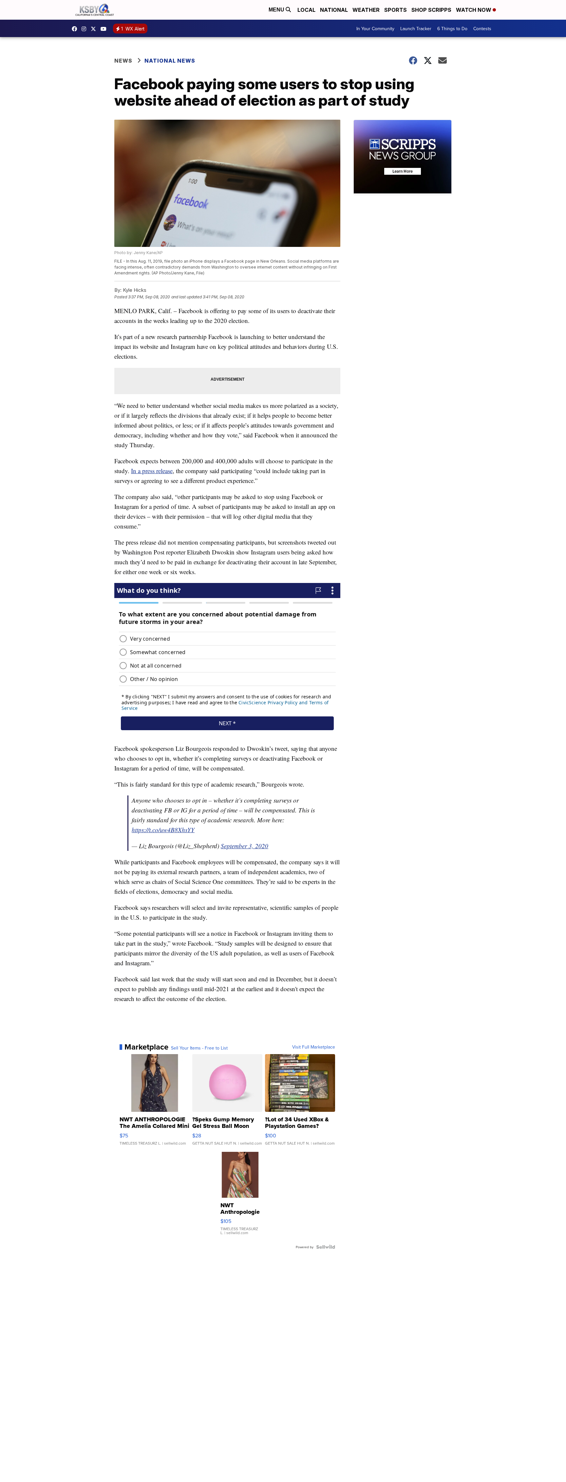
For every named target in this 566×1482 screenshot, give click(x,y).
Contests (482, 28)
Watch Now (474, 10)
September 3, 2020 (244, 846)
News (123, 60)
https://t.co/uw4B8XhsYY (163, 830)
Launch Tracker (415, 28)
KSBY (95, 28)
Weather (366, 10)
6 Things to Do (452, 28)
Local (306, 10)
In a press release (152, 471)
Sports (395, 10)
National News (169, 60)
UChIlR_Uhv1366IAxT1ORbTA (105, 28)
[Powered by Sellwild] (325, 1247)
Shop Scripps (431, 10)
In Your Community (375, 28)
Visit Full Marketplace (313, 1047)
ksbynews (76, 28)
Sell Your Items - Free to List (199, 1048)
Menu (277, 9)
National (334, 10)
